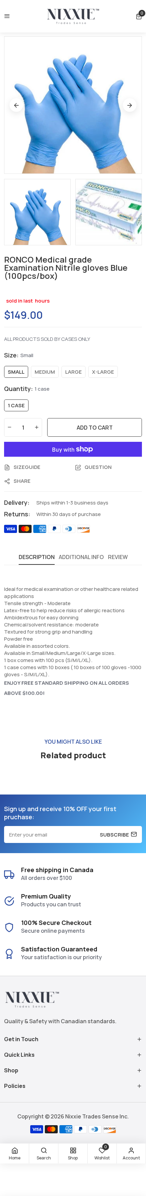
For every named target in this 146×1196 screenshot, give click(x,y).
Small (16, 371)
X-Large (103, 371)
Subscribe (114, 834)
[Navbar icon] (7, 16)
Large (73, 371)
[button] (139, 16)
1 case (16, 405)
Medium (45, 371)
